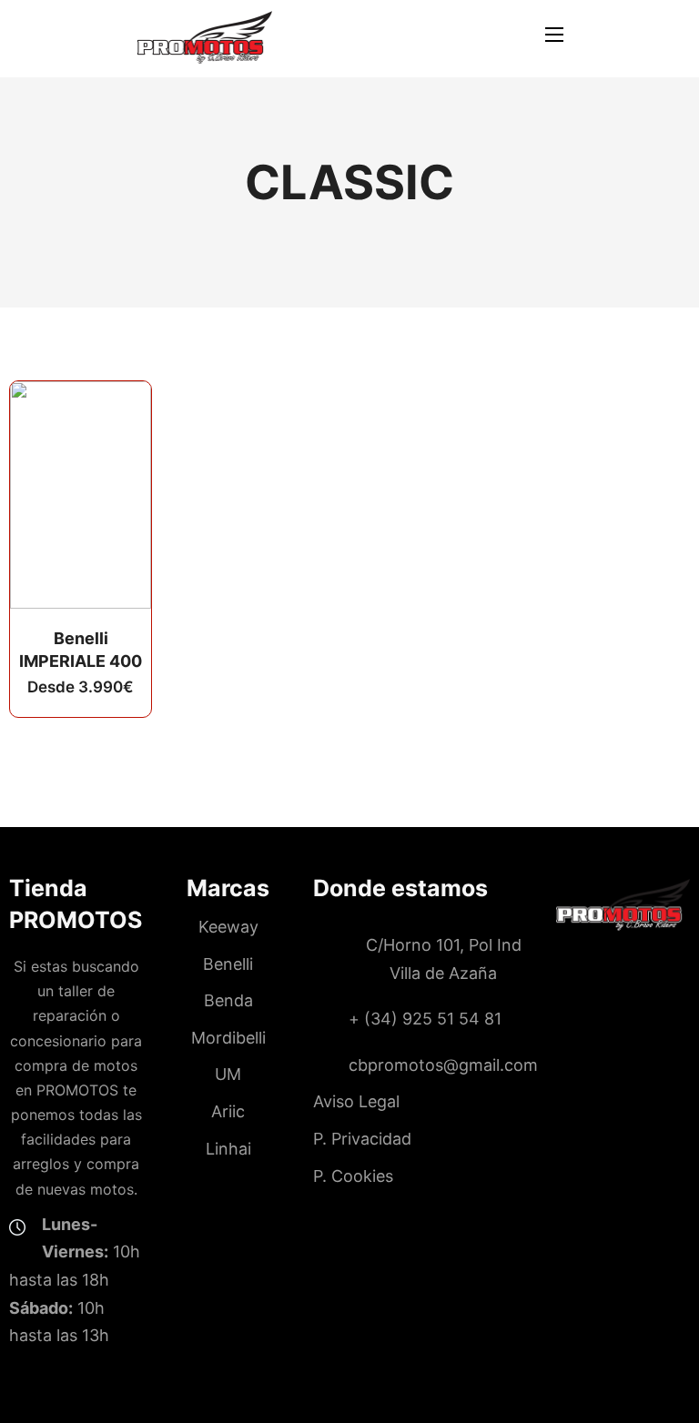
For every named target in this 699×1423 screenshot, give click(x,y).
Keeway (228, 926)
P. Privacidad (362, 1138)
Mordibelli (228, 1037)
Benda (228, 1000)
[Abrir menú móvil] (554, 34)
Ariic (228, 1111)
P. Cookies (353, 1176)
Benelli (228, 964)
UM (228, 1074)
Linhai (228, 1148)
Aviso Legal (356, 1101)
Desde (80, 687)
